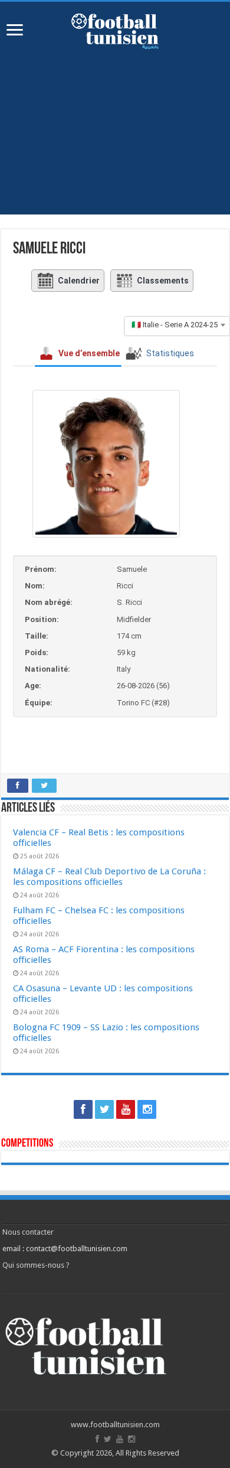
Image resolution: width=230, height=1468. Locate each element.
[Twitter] (104, 1109)
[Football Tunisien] (115, 29)
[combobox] (176, 325)
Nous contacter (28, 1232)
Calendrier (79, 280)
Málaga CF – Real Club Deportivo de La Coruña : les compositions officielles (109, 876)
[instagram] (146, 1109)
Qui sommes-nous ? (36, 1265)
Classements (163, 280)
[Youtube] (125, 1109)
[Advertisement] (115, 140)
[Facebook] (83, 1109)
